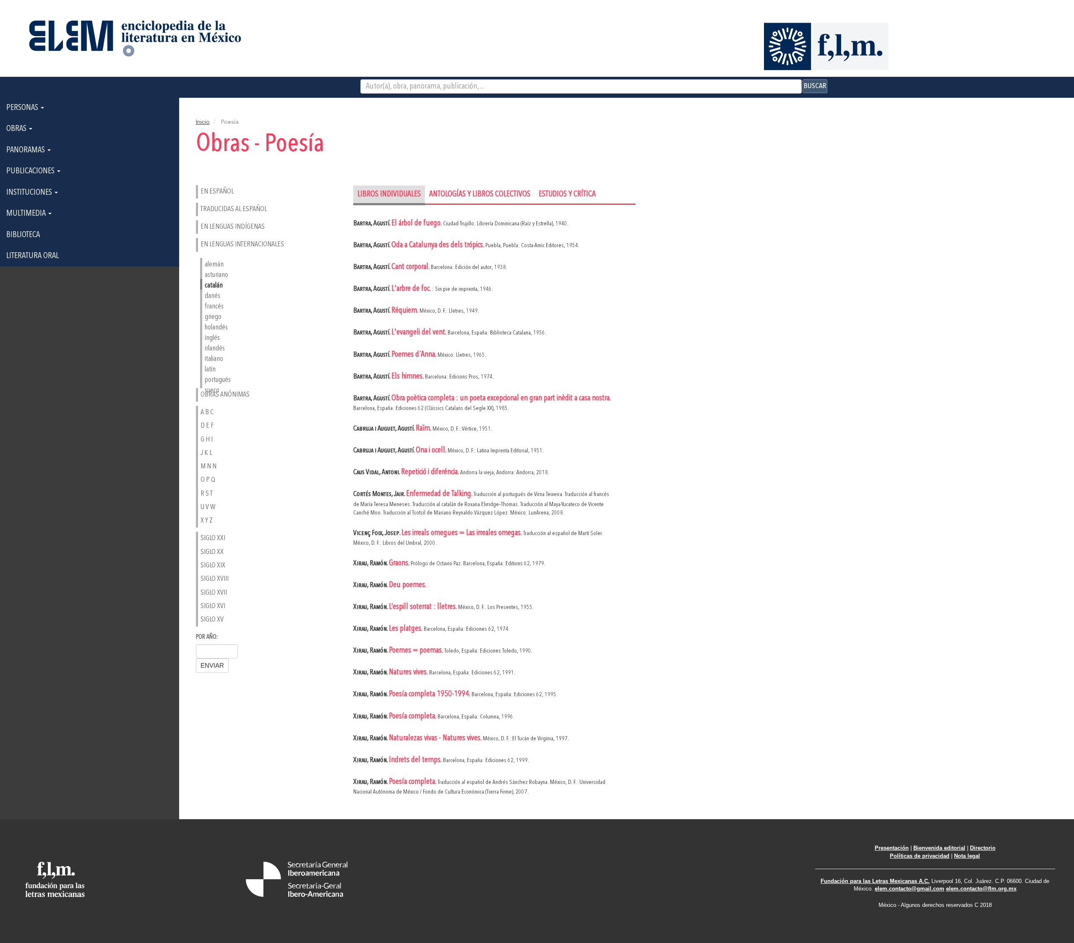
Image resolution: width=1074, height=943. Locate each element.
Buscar (815, 86)
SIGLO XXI (213, 538)
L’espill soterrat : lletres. (423, 607)
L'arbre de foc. (411, 289)
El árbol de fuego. (417, 223)
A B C (207, 412)
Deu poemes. (408, 585)
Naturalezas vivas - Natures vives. (436, 738)
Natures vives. (409, 673)
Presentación (892, 848)
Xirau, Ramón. (371, 563)
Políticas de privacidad (919, 856)
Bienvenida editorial (939, 848)
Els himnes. (408, 377)
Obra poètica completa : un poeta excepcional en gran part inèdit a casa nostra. (500, 398)
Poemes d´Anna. (414, 355)
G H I (207, 439)
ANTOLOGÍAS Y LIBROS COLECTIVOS (479, 195)
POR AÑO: (207, 637)
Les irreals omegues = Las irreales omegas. (462, 533)
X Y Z (207, 520)
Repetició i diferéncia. (430, 472)
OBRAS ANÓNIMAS (225, 394)
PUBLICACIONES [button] (31, 171)
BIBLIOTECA (23, 235)
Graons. (400, 563)
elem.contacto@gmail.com (909, 889)
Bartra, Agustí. (372, 223)
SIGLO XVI (213, 606)
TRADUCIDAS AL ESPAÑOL (234, 209)
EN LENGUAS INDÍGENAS (233, 226)
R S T (207, 493)
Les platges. (406, 629)
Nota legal (967, 856)
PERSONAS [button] (23, 108)
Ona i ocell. (432, 451)
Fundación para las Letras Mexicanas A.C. (875, 881)
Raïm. (424, 429)
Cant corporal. (411, 267)
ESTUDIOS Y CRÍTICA (567, 195)
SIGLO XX (212, 552)
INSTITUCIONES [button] (30, 192)
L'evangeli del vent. (419, 333)
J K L (206, 453)
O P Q (208, 479)
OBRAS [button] (17, 129)
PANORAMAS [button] (26, 150)
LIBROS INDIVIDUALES (389, 195)
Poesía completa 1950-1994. (430, 694)
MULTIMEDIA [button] (26, 213)
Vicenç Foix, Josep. (377, 533)
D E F (207, 425)
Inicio (203, 122)
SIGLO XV (212, 619)
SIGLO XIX (213, 565)
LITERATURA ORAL (32, 256)
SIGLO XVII (214, 592)
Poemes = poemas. (416, 651)
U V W (208, 507)
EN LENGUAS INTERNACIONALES (242, 244)
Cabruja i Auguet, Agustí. (384, 428)
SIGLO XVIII (215, 579)
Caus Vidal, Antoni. (377, 472)
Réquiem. (405, 311)
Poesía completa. (413, 717)
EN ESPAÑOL (217, 191)
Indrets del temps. (416, 760)
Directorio (983, 848)
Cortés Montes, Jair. (379, 494)
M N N (208, 466)
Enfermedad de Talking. (440, 494)
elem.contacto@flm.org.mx (981, 889)
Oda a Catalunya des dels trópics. (438, 245)
